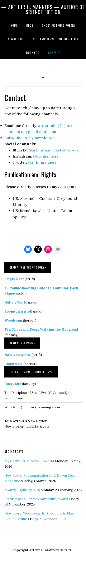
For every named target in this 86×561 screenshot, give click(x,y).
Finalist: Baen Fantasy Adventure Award (36, 499)
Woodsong (13, 320)
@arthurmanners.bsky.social (54, 150)
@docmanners (45, 156)
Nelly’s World (15, 302)
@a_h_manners (42, 162)
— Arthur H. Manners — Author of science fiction (43, 9)
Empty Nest (14, 279)
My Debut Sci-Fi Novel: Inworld (29, 461)
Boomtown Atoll (18, 311)
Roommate (13, 364)
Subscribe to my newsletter (29, 137)
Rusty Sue (12, 383)
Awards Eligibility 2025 (22, 490)
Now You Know (17, 355)
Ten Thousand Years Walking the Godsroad (41, 329)
